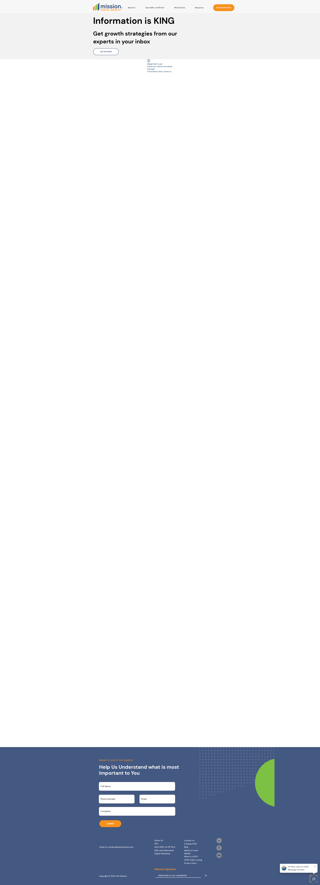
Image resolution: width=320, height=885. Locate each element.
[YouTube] (219, 855)
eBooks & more (191, 850)
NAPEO (187, 853)
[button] (202, 8)
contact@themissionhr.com (121, 847)
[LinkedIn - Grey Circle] (219, 840)
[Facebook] (219, 847)
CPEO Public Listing (193, 860)
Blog (186, 847)
